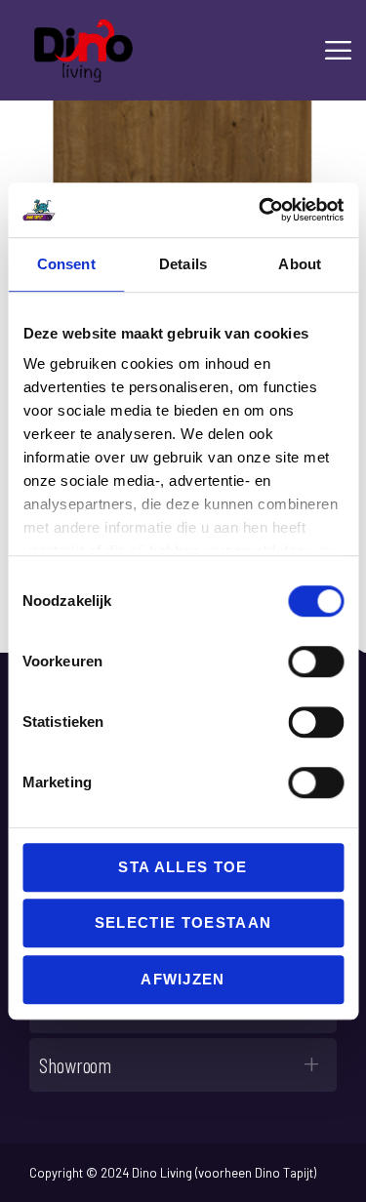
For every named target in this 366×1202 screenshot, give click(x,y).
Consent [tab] (66, 264)
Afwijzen (183, 979)
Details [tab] (183, 264)
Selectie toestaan (183, 922)
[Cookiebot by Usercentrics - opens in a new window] (261, 209)
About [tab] (299, 264)
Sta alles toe (182, 867)
